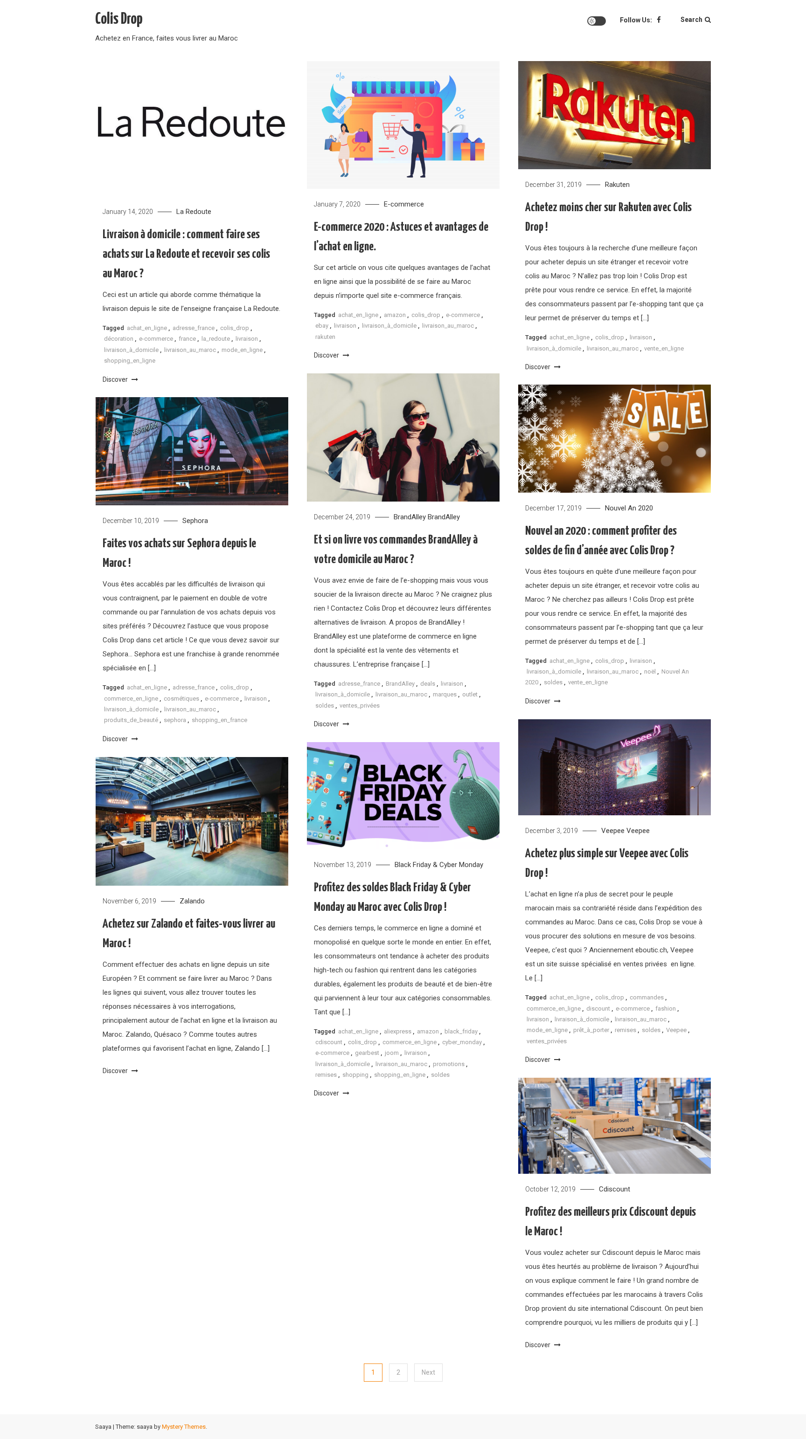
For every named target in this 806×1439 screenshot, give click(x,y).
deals (427, 683)
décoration (118, 338)
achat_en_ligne (147, 327)
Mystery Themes (184, 1426)
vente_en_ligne (664, 348)
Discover (116, 379)
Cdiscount (614, 1189)
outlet (470, 694)
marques (445, 694)
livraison (247, 338)
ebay (321, 325)
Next (428, 1372)
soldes (324, 705)
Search (691, 19)
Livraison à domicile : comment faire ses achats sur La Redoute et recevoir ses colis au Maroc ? (186, 254)
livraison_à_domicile (131, 349)
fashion (665, 1008)
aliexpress (397, 1031)
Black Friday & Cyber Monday (439, 865)
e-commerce (156, 338)
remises (625, 1029)
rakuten (325, 336)
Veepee (613, 830)
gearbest (367, 1052)
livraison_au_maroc (190, 349)
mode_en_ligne (242, 349)
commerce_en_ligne (131, 698)
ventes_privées (360, 705)
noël (650, 671)
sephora (175, 719)
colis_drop (234, 327)
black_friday (461, 1031)
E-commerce (404, 204)
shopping (355, 1074)
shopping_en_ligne (129, 360)
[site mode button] (596, 21)
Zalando (192, 901)
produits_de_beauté (131, 719)
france (187, 338)
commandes (647, 997)
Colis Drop (119, 19)
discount (598, 1008)
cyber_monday (462, 1042)
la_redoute (216, 338)
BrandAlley (410, 517)
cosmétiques (181, 698)
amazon (395, 314)
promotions (449, 1063)
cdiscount (328, 1042)
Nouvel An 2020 (629, 508)
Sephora (195, 520)
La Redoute (193, 211)
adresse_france (194, 327)
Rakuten (617, 184)
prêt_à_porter (591, 1029)
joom (392, 1052)
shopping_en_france (219, 719)
